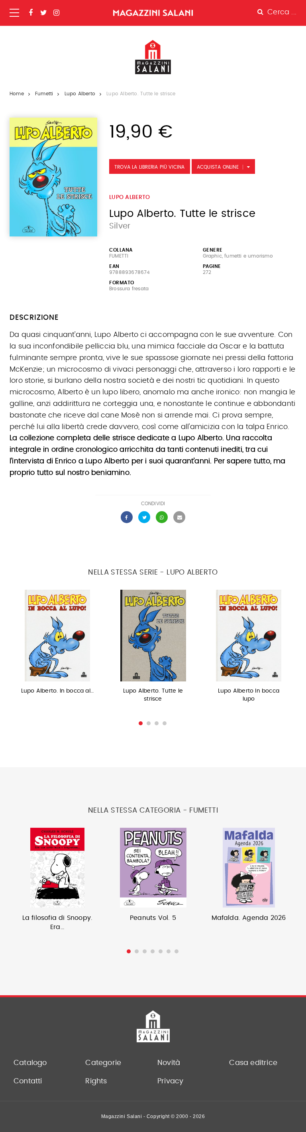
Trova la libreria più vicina (149, 167)
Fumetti (44, 93)
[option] (57, 644)
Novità (168, 1063)
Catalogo (30, 1063)
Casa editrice (253, 1063)
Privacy (170, 1081)
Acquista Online (218, 167)
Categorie (103, 1063)
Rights (96, 1081)
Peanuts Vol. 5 (153, 918)
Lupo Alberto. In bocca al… (57, 691)
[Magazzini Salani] (153, 13)
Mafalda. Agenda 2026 (249, 918)
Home (17, 93)
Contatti (28, 1081)
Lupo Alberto (80, 93)
